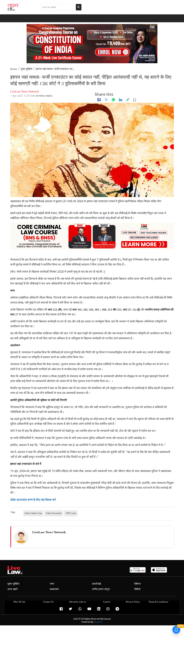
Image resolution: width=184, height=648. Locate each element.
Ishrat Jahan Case (33, 513)
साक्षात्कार (54, 589)
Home (13, 69)
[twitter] (106, 99)
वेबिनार (137, 583)
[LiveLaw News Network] (21, 537)
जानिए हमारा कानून (101, 589)
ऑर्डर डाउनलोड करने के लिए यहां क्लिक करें (33, 499)
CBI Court (71, 513)
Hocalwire (98, 622)
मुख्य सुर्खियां (26, 69)
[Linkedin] (120, 99)
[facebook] (99, 99)
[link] (127, 99)
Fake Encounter (54, 513)
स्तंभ (52, 583)
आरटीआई (96, 583)
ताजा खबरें (13, 589)
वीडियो (137, 589)
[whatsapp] (113, 99)
